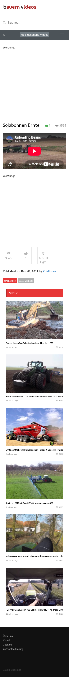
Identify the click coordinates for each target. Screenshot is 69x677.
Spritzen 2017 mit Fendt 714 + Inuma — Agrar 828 (29, 503)
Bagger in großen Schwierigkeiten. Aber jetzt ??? (29, 343)
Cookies (7, 644)
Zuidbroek (49, 271)
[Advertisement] (34, 83)
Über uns (8, 636)
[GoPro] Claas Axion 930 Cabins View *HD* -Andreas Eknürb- (36, 609)
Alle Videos (26, 280)
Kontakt (7, 640)
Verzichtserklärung (13, 649)
